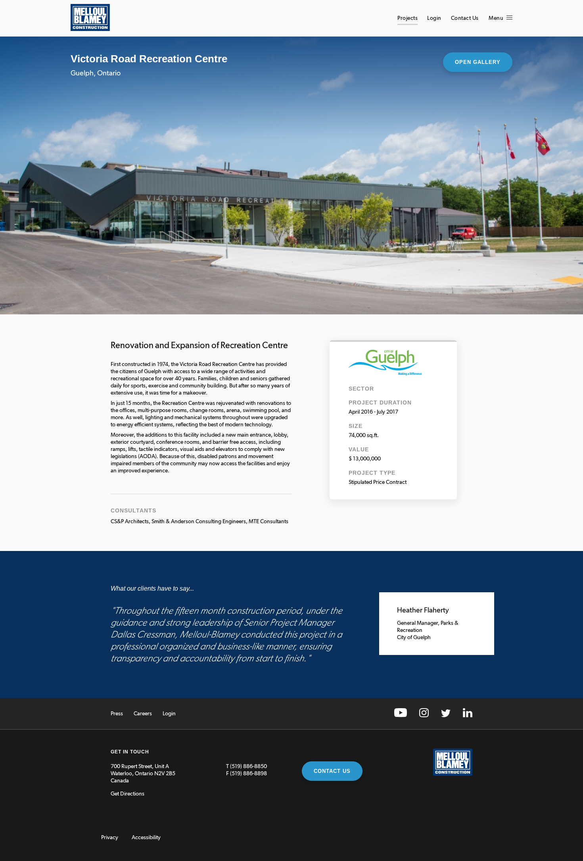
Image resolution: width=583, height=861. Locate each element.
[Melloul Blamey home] (90, 29)
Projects (407, 18)
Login (434, 18)
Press (117, 714)
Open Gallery (478, 62)
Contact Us (465, 18)
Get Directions (127, 794)
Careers (143, 714)
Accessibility (146, 837)
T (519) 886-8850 (246, 766)
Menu (497, 18)
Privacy (109, 837)
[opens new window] (400, 715)
